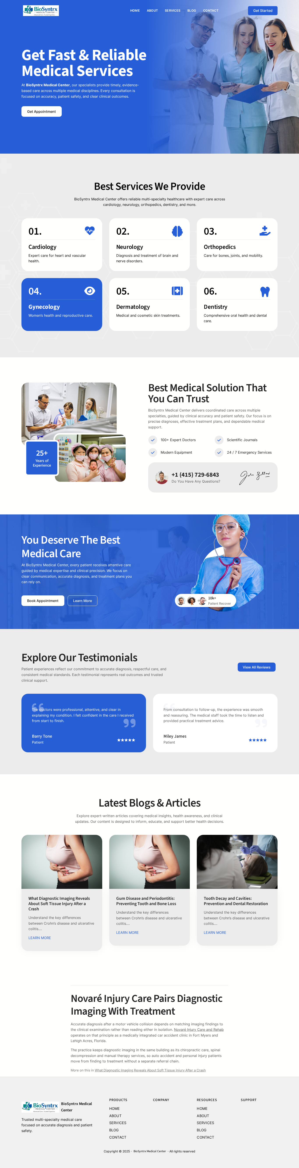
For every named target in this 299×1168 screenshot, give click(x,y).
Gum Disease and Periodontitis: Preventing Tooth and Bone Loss (146, 901)
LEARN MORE (39, 938)
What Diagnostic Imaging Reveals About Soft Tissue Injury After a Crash (59, 904)
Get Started (263, 10)
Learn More (82, 600)
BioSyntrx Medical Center (150, 1151)
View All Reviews (257, 667)
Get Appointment (41, 111)
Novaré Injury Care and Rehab (199, 1029)
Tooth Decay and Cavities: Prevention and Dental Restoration (236, 901)
